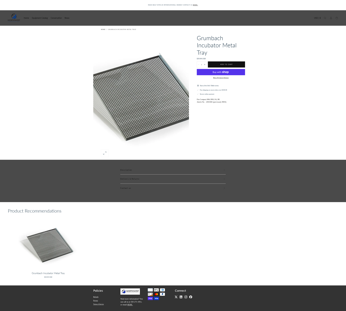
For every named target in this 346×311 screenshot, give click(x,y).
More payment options (221, 77)
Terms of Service (98, 304)
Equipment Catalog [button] (40, 18)
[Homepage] (14, 18)
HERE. (130, 305)
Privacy (95, 300)
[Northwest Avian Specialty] (130, 291)
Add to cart (226, 64)
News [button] (67, 18)
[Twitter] (176, 296)
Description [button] (126, 170)
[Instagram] (185, 296)
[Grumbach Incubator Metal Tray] (48, 243)
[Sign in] (331, 18)
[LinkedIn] (181, 296)
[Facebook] (190, 296)
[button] (317, 18)
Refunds (95, 297)
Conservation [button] (56, 18)
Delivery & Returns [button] (129, 179)
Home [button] (26, 18)
